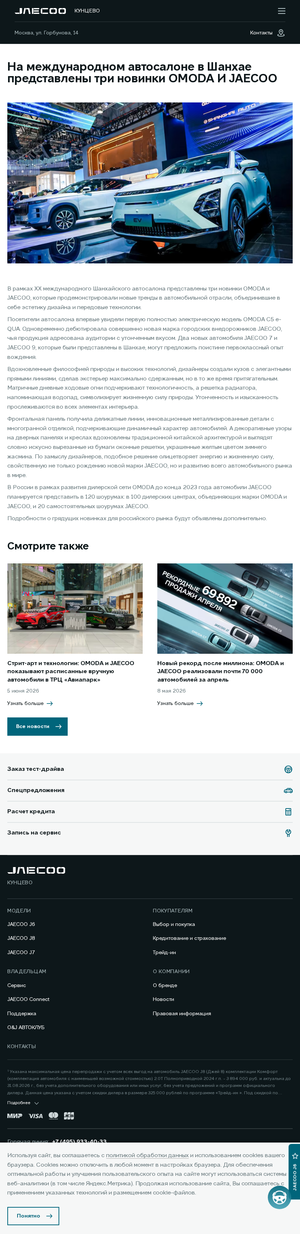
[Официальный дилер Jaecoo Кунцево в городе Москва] (40, 11)
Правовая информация (182, 1013)
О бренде (165, 985)
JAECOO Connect (28, 999)
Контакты (21, 1046)
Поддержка (21, 1013)
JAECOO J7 (21, 952)
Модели (19, 911)
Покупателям (173, 911)
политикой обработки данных (147, 1156)
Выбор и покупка (174, 924)
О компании (171, 971)
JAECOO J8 (21, 938)
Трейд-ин (164, 952)
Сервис (16, 985)
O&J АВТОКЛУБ (26, 1027)
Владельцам (26, 971)
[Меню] (281, 11)
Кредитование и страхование (189, 938)
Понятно (28, 1216)
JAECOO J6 (21, 924)
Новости (163, 999)
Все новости (32, 726)
